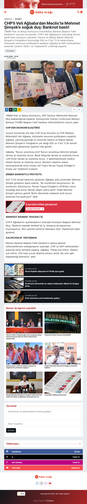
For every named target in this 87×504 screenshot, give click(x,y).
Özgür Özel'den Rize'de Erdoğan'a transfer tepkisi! (61, 367)
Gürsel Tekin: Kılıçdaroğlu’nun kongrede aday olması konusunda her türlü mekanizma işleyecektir (23, 337)
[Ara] (78, 12)
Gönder (11, 430)
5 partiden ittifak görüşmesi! (55, 395)
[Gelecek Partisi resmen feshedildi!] (63, 322)
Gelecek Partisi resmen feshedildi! (58, 335)
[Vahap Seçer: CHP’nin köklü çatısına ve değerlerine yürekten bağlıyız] (24, 353)
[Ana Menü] (5, 12)
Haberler (8, 19)
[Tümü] (80, 444)
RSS (22, 494)
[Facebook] (37, 483)
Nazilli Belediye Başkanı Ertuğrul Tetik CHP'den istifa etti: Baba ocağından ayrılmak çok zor (24, 396)
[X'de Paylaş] (11, 110)
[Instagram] (46, 483)
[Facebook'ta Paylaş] (6, 110)
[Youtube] (50, 483)
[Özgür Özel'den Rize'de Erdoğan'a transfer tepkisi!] (63, 353)
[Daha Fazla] (19, 110)
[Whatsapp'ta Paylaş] (15, 110)
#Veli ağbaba (10, 51)
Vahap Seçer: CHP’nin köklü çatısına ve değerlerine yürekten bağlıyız (21, 367)
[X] (41, 483)
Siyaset (18, 19)
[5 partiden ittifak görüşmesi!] (63, 382)
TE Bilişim (50, 501)
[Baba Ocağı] (41, 12)
